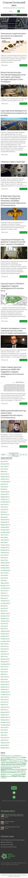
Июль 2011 (3, 699)
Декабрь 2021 (4, 496)
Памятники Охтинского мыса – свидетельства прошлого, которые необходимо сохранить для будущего (14, 816)
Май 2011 (3, 704)
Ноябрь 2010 (4, 720)
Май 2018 (3, 580)
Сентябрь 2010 (5, 725)
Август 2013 (4, 643)
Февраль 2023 (4, 476)
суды (23, 776)
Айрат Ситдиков (10, 757)
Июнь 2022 (3, 486)
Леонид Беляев (20, 761)
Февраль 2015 (4, 613)
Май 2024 (3, 471)
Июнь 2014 (3, 626)
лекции (16, 774)
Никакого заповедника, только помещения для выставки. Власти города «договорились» (14, 330)
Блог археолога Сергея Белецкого (9, 846)
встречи (9, 771)
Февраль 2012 (4, 681)
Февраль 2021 (4, 519)
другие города (23, 772)
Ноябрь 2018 (4, 565)
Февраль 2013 (4, 659)
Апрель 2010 (4, 737)
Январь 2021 (4, 522)
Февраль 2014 (4, 631)
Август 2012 (4, 666)
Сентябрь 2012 (5, 664)
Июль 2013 (3, 646)
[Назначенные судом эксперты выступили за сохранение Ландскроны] (14, 41)
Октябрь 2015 (4, 600)
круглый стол (11, 774)
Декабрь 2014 (4, 616)
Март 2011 (3, 709)
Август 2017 (4, 590)
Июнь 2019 (3, 557)
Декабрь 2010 (4, 717)
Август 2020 (4, 534)
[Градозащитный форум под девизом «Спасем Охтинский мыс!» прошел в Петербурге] (14, 247)
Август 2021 (4, 504)
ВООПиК (12, 759)
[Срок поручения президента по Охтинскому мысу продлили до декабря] (14, 118)
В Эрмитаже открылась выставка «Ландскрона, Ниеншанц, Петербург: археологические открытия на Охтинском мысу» (13, 200)
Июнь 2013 (3, 649)
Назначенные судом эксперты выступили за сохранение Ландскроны (13, 35)
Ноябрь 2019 (4, 552)
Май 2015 (3, 611)
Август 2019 (4, 555)
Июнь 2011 (3, 702)
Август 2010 (4, 727)
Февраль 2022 (4, 491)
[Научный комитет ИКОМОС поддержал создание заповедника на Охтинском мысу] (14, 293)
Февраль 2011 (4, 712)
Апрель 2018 (4, 583)
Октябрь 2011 (4, 692)
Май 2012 (3, 674)
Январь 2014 (4, 633)
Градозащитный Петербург (7, 844)
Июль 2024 (3, 469)
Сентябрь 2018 (5, 570)
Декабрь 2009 (4, 747)
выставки (13, 771)
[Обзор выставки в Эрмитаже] (14, 165)
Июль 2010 (3, 730)
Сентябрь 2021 (5, 502)
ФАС (24, 765)
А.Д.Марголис (10, 755)
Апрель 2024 (4, 474)
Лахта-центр (13, 761)
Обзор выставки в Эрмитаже (13, 162)
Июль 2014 (3, 623)
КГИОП (3, 761)
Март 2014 (3, 628)
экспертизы (3, 777)
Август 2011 (4, 697)
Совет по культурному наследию (15, 765)
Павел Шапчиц (6, 764)
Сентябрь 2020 (5, 532)
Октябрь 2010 (4, 722)
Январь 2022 (4, 494)
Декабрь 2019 (4, 550)
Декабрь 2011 (4, 687)
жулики (3, 774)
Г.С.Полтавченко (18, 759)
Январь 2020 (4, 547)
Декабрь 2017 (4, 585)
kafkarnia (4, 755)
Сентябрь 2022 (5, 481)
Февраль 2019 (4, 562)
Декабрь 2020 (4, 524)
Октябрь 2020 (4, 529)
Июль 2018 (3, 575)
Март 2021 (3, 517)
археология (6, 769)
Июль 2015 (3, 605)
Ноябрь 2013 (4, 636)
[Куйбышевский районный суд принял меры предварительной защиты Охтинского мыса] (14, 420)
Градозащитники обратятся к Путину (12, 826)
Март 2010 (3, 740)
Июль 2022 (3, 484)
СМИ (24, 764)
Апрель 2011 (4, 707)
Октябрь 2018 (4, 567)
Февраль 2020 (4, 545)
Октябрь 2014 (4, 621)
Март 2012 (3, 679)
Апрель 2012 (4, 676)
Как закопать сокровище (9, 821)
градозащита (12, 772)
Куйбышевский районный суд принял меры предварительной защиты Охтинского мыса (13, 414)
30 (26, 454)
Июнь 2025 (3, 461)
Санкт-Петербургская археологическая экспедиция (13, 839)
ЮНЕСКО (3, 767)
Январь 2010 (4, 745)
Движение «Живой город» (6, 842)
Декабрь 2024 (4, 464)
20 (23, 454)
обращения (8, 776)
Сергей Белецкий (4, 765)
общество (16, 776)
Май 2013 (3, 651)
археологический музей (13, 767)
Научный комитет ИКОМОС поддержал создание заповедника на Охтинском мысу (12, 287)
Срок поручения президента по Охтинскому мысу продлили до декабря (14, 112)
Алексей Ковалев (19, 757)
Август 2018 (4, 573)
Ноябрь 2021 (4, 499)
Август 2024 (4, 466)
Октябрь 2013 (4, 638)
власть (4, 771)
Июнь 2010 (3, 732)
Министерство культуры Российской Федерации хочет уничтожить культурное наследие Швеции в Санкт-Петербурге (13, 77)
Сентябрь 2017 (5, 588)
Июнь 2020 (3, 537)
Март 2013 (3, 656)
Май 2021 (3, 512)
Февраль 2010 (4, 742)
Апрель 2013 (4, 654)
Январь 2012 (4, 684)
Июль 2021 (3, 507)
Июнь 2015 (3, 608)
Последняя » (15, 456)
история (7, 774)
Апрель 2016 (4, 595)
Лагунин (7, 761)
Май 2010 (3, 735)
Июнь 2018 (3, 578)
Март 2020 (3, 542)
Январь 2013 (4, 661)
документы (18, 772)
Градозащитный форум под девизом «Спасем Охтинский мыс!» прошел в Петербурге (13, 241)
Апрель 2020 (4, 540)
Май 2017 (3, 593)
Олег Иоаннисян (11, 762)
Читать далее (23, 65)
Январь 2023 (4, 479)
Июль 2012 (3, 669)
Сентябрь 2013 (5, 641)
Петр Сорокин (17, 764)
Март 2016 (3, 598)
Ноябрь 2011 (4, 689)
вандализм (23, 769)
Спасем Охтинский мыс (14, 4)
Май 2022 (3, 489)
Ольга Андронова (21, 762)
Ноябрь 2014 (4, 618)
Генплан (24, 759)
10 (21, 454)
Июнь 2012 (3, 671)
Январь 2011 (4, 714)
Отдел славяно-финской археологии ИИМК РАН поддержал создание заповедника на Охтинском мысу (12, 371)
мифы (19, 774)
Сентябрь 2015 (5, 603)
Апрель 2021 (4, 514)
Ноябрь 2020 (4, 527)
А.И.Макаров (16, 755)
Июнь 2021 (3, 509)
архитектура (16, 769)
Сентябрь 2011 (5, 694)
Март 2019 (3, 560)
